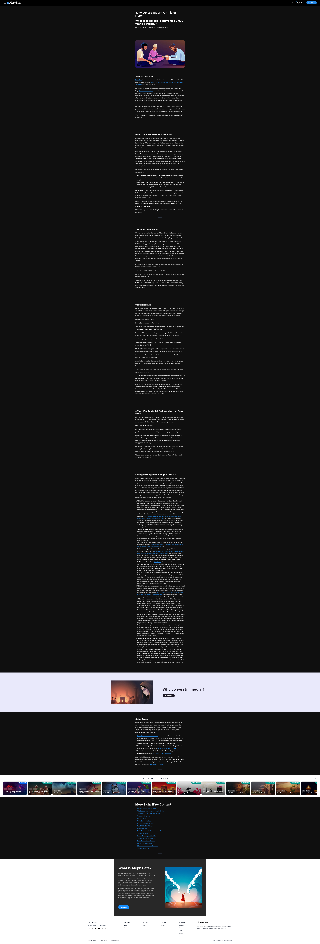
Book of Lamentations (146, 91)
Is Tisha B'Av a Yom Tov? (145, 823)
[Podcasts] (102, 928)
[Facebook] (95, 928)
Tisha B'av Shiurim (143, 833)
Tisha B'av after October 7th (146, 838)
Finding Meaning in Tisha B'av (146, 836)
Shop (180, 930)
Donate (181, 933)
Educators (181, 928)
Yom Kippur (157, 562)
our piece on (162, 753)
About (125, 925)
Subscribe (124, 907)
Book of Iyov (141, 818)
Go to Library (311, 3)
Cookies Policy (92, 940)
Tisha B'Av (138, 80)
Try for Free (300, 3)
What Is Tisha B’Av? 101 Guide (146, 808)
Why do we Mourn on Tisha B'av (147, 846)
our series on (166, 748)
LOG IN (291, 3)
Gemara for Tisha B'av (144, 843)
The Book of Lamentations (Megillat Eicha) (150, 811)
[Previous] (311, 778)
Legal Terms (103, 940)
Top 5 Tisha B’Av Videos (145, 826)
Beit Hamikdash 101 (143, 828)
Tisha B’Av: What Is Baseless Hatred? (149, 831)
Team (144, 925)
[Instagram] (89, 928)
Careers (126, 928)
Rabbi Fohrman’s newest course (147, 736)
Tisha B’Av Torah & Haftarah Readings (149, 813)
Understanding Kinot (143, 816)
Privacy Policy (115, 940)
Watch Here (168, 695)
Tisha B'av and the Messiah (146, 841)
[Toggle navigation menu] (4, 2)
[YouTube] (99, 928)
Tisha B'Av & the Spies (144, 821)
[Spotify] (105, 928)
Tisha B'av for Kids (143, 848)
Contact (163, 925)
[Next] (315, 778)
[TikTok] (92, 928)
